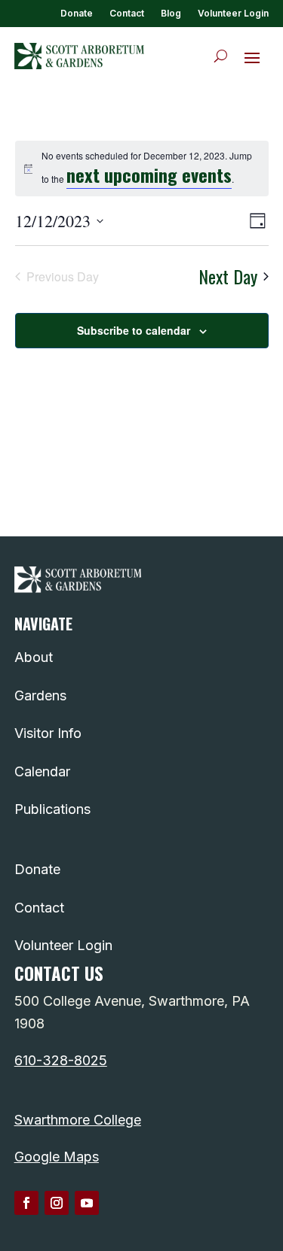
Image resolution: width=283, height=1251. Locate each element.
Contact (126, 13)
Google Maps (56, 1156)
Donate (76, 13)
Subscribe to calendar (133, 330)
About (33, 657)
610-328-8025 (60, 1060)
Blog (171, 13)
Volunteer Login (233, 13)
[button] (252, 57)
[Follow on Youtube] (87, 1203)
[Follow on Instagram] (57, 1203)
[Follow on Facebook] (26, 1203)
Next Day (227, 276)
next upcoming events (149, 174)
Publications (52, 809)
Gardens (40, 695)
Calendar (42, 771)
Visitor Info (48, 733)
